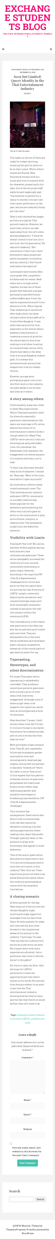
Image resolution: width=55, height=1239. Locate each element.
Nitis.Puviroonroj (31, 70)
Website (27, 1129)
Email (27, 1114)
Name (27, 1100)
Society (27, 94)
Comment (27, 1057)
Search (40, 1199)
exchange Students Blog (27, 19)
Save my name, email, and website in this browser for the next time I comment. (27, 1151)
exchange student (26, 1015)
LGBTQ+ (26, 1018)
